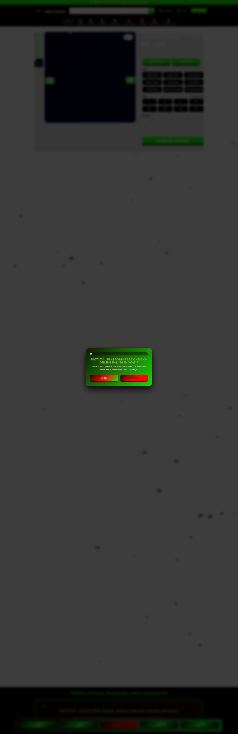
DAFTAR (134, 378)
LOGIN (104, 378)
